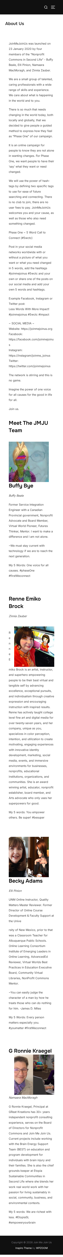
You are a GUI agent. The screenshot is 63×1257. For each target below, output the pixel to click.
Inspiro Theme (23, 1247)
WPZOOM (42, 1247)
